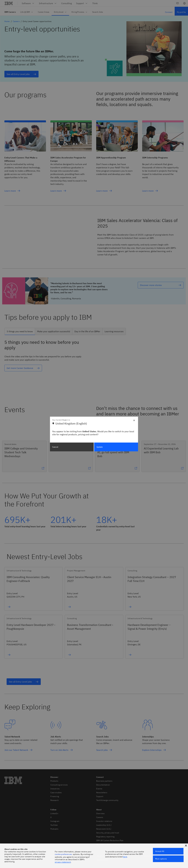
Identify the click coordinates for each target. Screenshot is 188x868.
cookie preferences (63, 854)
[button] (186, 846)
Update (99, 447)
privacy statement (63, 862)
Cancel (55, 447)
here (125, 856)
